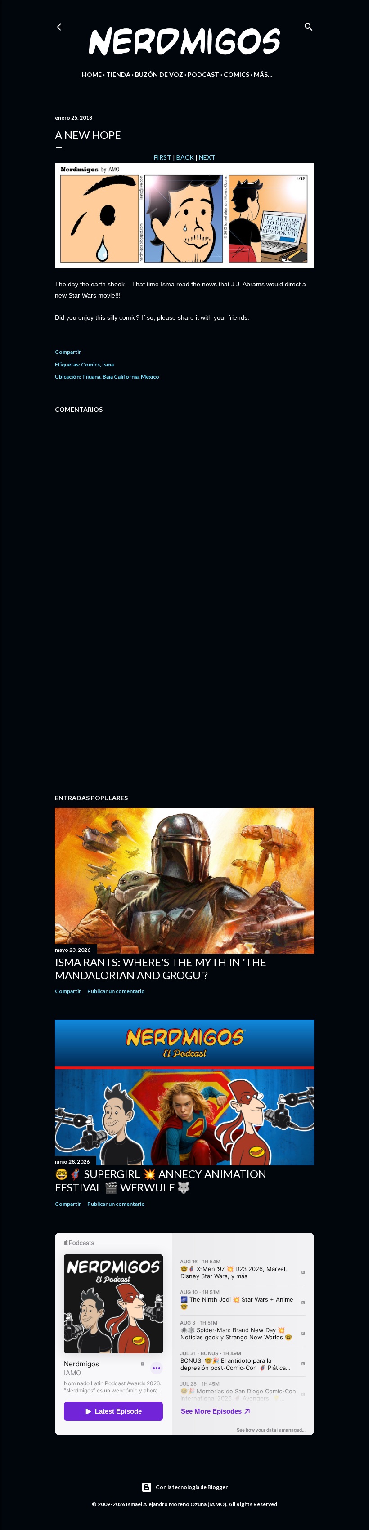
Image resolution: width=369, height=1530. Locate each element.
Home (92, 74)
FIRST (162, 157)
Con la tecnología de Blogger (192, 1487)
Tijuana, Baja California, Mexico (120, 376)
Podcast (203, 74)
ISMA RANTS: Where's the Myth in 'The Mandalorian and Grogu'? (160, 968)
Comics (236, 74)
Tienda (118, 74)
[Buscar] (308, 25)
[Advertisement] (184, 709)
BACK (185, 157)
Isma (108, 364)
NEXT (207, 157)
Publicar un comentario (116, 991)
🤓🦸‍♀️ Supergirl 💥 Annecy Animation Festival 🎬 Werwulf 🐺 (160, 1180)
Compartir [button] (68, 351)
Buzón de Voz (159, 74)
